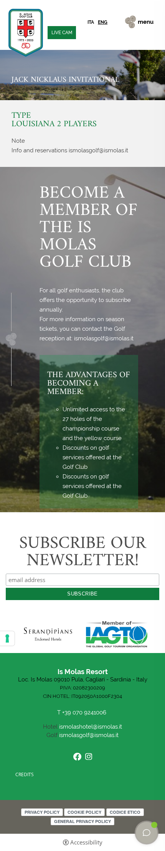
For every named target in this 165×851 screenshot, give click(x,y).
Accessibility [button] (86, 842)
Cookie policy (84, 812)
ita (90, 22)
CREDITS (24, 774)
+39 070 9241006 (85, 713)
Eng (102, 22)
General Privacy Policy (82, 821)
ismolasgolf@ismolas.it (89, 735)
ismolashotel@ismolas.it (90, 726)
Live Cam (61, 32)
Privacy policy (42, 812)
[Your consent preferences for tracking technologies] (7, 638)
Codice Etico (125, 812)
